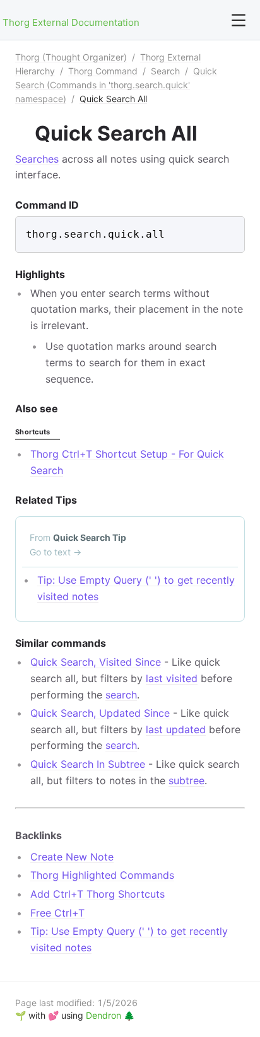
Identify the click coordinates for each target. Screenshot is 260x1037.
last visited (172, 678)
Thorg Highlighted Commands (102, 875)
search (121, 694)
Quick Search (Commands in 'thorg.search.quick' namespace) (116, 85)
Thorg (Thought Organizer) (71, 57)
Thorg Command (103, 71)
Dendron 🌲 (110, 1015)
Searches (37, 159)
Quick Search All (113, 98)
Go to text (55, 552)
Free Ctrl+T (57, 913)
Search (165, 71)
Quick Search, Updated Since (100, 713)
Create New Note (72, 856)
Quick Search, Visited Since (95, 662)
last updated (176, 729)
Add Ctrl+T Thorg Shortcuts (97, 894)
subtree (186, 780)
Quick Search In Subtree (87, 764)
